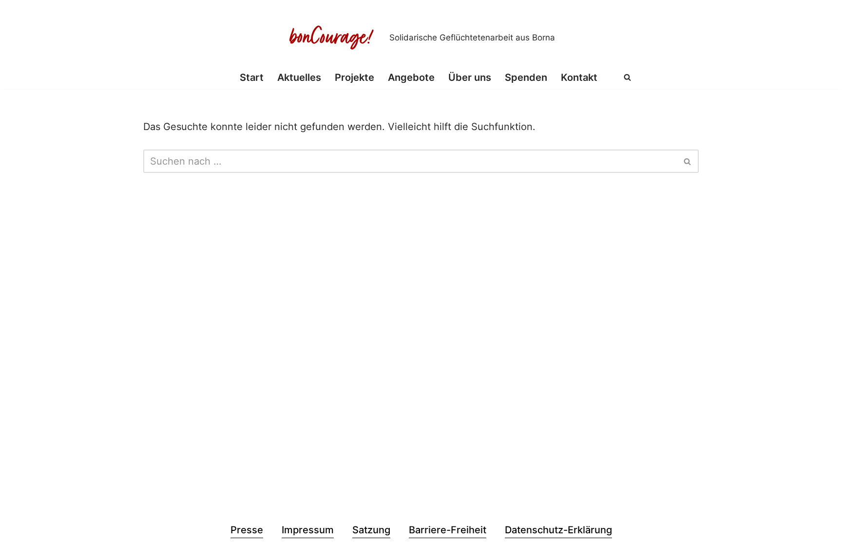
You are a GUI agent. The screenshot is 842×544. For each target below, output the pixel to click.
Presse (246, 530)
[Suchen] (627, 77)
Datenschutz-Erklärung (558, 530)
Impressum (308, 530)
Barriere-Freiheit (447, 530)
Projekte (354, 77)
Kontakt (579, 77)
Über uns (469, 77)
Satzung (371, 530)
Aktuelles (299, 77)
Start (252, 77)
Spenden (526, 77)
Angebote (411, 77)
